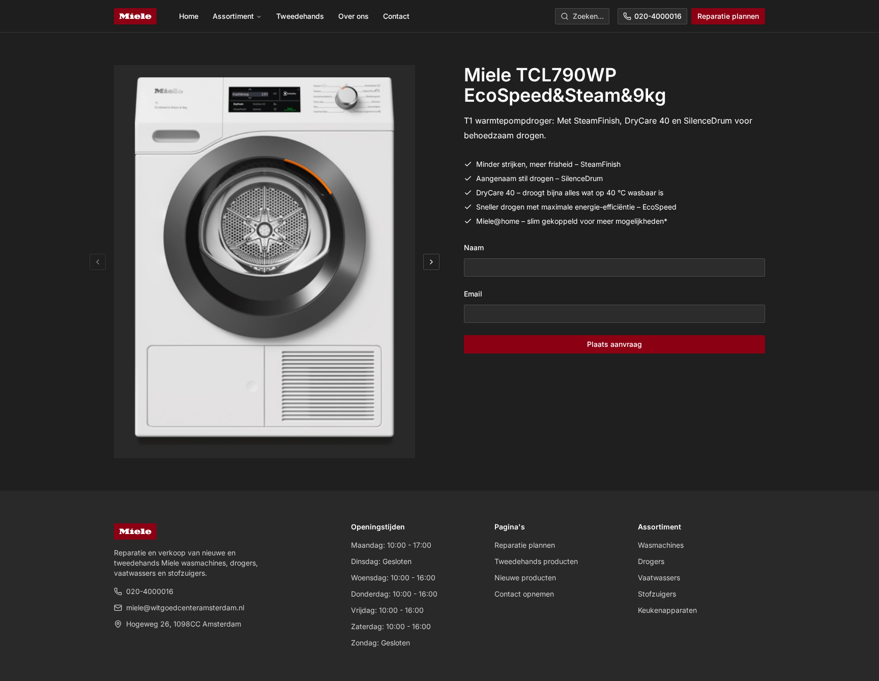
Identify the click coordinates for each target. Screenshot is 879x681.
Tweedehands (300, 16)
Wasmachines (661, 545)
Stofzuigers (657, 593)
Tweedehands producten (536, 561)
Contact (396, 16)
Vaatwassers (659, 577)
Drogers (651, 561)
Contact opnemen (524, 593)
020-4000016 (658, 16)
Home (188, 16)
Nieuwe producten (525, 577)
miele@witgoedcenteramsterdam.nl (185, 607)
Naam (474, 247)
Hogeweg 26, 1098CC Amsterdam (183, 623)
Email (473, 293)
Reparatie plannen (728, 16)
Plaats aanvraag (614, 344)
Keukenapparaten (667, 610)
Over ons (353, 16)
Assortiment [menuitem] (233, 16)
